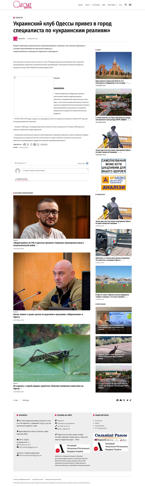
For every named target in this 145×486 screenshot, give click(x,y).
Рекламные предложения (66, 423)
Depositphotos (99, 426)
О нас (120, 5)
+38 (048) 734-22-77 (25, 445)
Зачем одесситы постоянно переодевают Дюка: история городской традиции (113, 151)
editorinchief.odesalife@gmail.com (30, 455)
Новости (80, 5)
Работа (97, 423)
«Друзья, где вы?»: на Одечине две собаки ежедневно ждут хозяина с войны (111, 357)
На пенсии (98, 421)
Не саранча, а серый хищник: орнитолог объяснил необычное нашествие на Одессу (48, 387)
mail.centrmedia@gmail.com (28, 447)
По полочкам (96, 5)
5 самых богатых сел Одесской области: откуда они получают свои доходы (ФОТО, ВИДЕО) (113, 119)
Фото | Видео (111, 5)
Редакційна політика (37, 479)
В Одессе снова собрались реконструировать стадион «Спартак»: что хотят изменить (112, 296)
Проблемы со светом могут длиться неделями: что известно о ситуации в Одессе (113, 259)
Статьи (87, 5)
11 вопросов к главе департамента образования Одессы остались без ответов (111, 327)
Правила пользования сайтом (53, 479)
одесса (26, 147)
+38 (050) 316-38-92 (63, 426)
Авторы (26, 400)
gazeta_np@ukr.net (63, 429)
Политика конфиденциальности (21, 479)
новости (21, 147)
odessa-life (21, 38)
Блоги (103, 5)
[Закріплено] (130, 5)
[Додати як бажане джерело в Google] (44, 144)
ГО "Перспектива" (101, 428)
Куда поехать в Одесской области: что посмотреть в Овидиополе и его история (110, 82)
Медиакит (60, 421)
